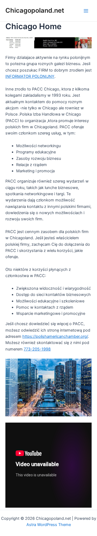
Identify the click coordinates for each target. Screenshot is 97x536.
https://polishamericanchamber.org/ (55, 336)
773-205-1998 (37, 349)
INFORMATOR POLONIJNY (29, 76)
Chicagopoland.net (34, 10)
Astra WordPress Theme (48, 524)
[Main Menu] (86, 10)
